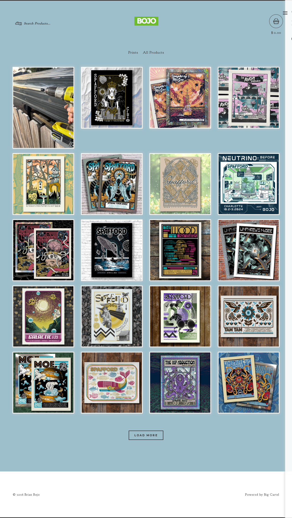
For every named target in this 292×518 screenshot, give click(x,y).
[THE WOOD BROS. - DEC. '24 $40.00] (43, 184)
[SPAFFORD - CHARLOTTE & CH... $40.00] (249, 184)
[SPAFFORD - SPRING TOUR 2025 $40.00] (112, 184)
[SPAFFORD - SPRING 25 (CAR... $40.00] (180, 184)
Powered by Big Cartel (262, 495)
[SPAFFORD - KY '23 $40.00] (180, 316)
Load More (146, 435)
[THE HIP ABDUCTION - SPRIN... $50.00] (180, 382)
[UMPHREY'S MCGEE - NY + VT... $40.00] (180, 98)
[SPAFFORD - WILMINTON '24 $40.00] (112, 250)
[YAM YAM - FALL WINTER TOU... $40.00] (249, 316)
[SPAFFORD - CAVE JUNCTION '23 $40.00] (112, 316)
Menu (285, 13)
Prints (133, 52)
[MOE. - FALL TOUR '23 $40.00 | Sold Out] (43, 382)
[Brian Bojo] (146, 23)
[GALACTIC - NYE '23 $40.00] (43, 316)
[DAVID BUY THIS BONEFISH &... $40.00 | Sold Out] (43, 108)
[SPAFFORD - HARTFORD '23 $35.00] (112, 382)
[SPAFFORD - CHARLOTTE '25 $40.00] (112, 98)
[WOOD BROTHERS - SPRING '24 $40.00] (180, 250)
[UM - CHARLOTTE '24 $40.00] (249, 250)
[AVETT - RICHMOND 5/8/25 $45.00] (249, 98)
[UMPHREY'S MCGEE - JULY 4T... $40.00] (43, 250)
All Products (153, 52)
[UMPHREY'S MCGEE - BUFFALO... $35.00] (249, 382)
